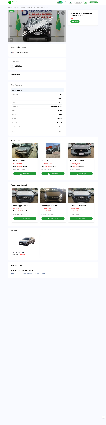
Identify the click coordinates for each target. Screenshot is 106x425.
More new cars (75, 21)
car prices (16, 7)
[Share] (63, 13)
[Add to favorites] (58, 13)
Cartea (10, 7)
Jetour (23, 7)
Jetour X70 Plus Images (40, 273)
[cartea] (12, 2)
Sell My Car (94, 2)
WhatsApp (26, 174)
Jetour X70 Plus (31, 7)
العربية (78, 2)
